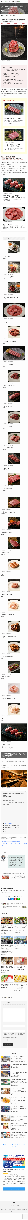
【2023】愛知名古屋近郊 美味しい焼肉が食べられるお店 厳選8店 (18, 877)
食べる (4, 10)
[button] (26, 1)
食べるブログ (9, 10)
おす (6, 892)
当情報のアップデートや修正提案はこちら (11, 841)
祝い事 (10, 890)
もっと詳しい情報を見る (14, 1189)
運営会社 (21, 1206)
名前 (4, 1023)
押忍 (3, 892)
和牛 (24, 890)
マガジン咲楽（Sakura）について (11, 1206)
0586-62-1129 (8, 823)
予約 (7, 890)
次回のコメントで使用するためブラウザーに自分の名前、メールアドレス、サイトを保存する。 (14, 1034)
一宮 (4, 890)
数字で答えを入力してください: (15, 1037)
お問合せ (18, 1205)
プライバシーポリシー (12, 1205)
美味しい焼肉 (19, 890)
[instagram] (14, 1202)
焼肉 (14, 890)
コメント (4, 1007)
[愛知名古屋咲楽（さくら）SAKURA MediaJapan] (14, 1)
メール (4, 1028)
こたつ (9, 892)
